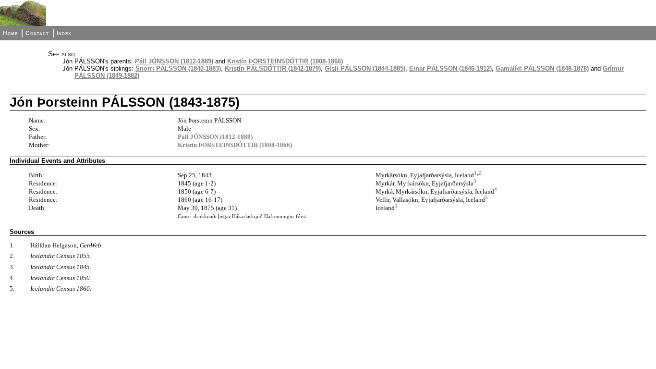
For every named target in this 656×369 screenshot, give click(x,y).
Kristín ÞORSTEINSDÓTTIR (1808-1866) (285, 61)
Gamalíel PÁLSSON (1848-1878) (542, 68)
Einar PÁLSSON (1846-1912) (450, 68)
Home (10, 33)
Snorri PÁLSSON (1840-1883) (178, 68)
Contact (37, 33)
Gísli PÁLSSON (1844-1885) (365, 68)
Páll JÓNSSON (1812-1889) (174, 61)
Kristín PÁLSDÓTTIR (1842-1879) (273, 68)
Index (64, 33)
